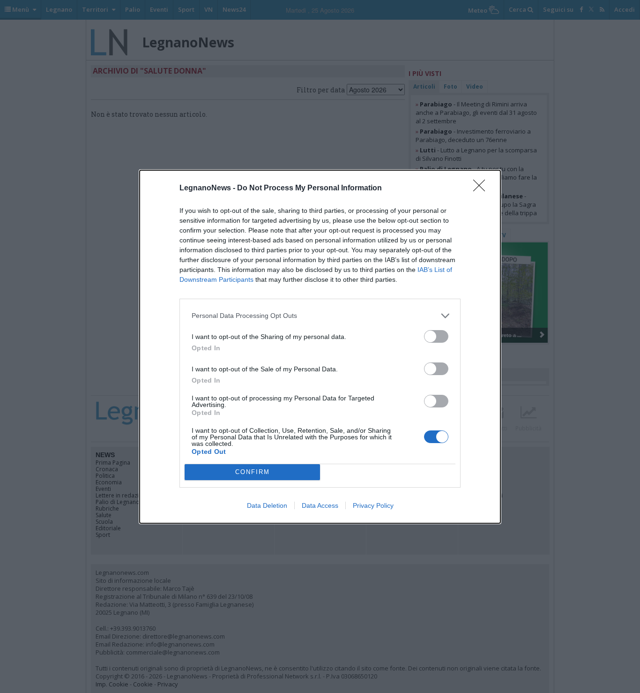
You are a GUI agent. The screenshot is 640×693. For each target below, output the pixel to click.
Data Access (320, 505)
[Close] (482, 188)
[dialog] (320, 346)
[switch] (436, 336)
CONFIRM (252, 471)
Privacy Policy (373, 505)
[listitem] (320, 316)
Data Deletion (267, 505)
